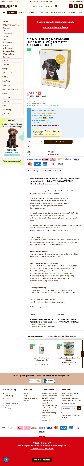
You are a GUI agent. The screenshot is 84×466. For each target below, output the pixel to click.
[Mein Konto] (76, 6)
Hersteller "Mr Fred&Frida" (51, 171)
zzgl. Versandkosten (39, 103)
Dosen (6, 31)
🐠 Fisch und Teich (8, 73)
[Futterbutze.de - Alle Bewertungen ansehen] (57, 133)
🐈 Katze (5, 60)
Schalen (6, 36)
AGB (43, 418)
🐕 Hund (5, 21)
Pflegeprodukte (8, 54)
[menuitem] (44, 6)
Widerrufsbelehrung (49, 413)
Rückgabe (26, 396)
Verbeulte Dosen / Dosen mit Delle (50, 409)
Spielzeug (6, 57)
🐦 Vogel (5, 69)
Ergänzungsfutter (9, 51)
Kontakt (25, 393)
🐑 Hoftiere (6, 81)
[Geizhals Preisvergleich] (49, 381)
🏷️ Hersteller (6, 85)
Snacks (5, 45)
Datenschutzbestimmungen (71, 415)
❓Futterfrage (7, 110)
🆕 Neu (4, 93)
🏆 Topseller (6, 97)
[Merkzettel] (71, 6)
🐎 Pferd (5, 77)
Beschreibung (33, 171)
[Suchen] (56, 6)
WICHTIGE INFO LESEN (42, 460)
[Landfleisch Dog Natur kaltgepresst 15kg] (42, 349)
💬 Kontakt (6, 114)
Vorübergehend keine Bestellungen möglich (49, 394)
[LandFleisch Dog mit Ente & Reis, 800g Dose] (69, 349)
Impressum (46, 420)
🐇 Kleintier (6, 65)
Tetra (5, 39)
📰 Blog (4, 106)
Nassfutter (7, 28)
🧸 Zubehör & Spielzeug (10, 89)
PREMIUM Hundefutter (11, 25)
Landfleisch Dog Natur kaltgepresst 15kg (41, 359)
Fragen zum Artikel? (38, 324)
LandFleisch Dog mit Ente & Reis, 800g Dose (69, 359)
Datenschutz (46, 415)
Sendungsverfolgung (30, 398)
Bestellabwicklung (48, 398)
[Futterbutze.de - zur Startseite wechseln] (8, 6)
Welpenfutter (7, 48)
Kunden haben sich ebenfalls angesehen (62, 336)
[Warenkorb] (81, 6)
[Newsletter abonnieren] (79, 408)
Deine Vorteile (47, 400)
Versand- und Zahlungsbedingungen (50, 404)
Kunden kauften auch (35, 336)
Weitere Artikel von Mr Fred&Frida (43, 326)
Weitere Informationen (42, 449)
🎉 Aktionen (6, 101)
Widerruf (26, 400)
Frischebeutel (8, 34)
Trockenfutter (8, 42)
